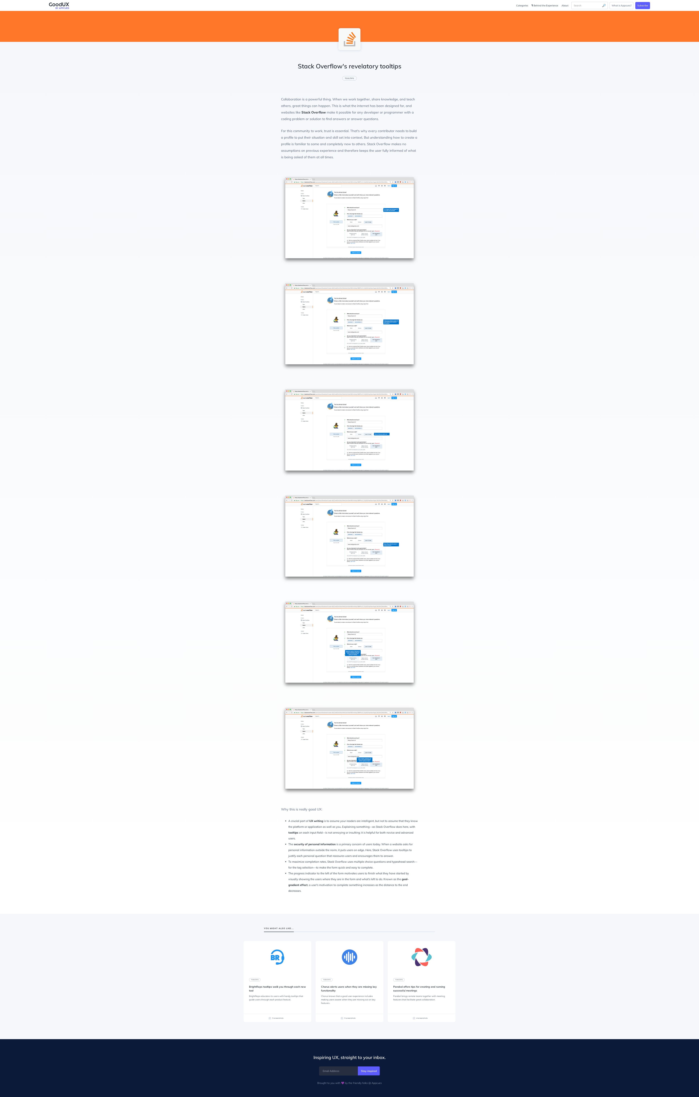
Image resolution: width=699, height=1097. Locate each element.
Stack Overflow (313, 112)
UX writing (316, 821)
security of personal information (315, 844)
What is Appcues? (621, 5)
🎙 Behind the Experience (545, 5)
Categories (522, 5)
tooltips (293, 832)
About (565, 5)
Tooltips (349, 78)
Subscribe (642, 5)
